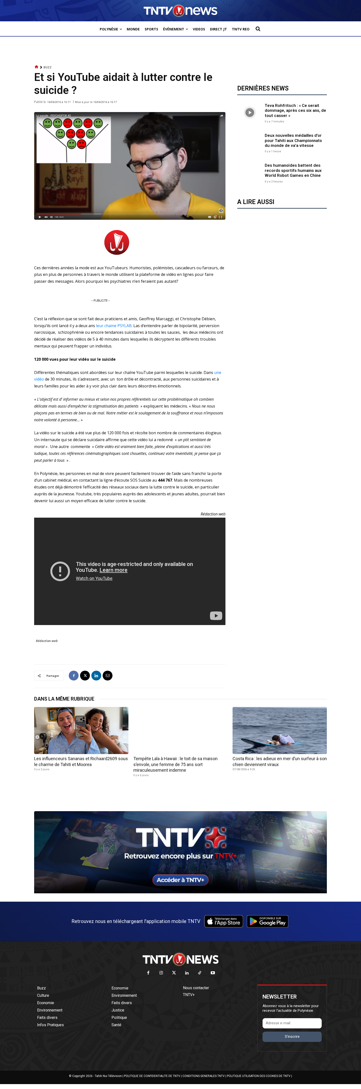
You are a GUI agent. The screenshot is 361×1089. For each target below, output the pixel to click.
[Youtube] (213, 973)
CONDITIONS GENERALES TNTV (203, 1076)
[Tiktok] (200, 973)
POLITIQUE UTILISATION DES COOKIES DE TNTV (259, 1076)
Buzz (47, 67)
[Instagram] (161, 973)
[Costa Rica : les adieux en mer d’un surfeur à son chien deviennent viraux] (280, 730)
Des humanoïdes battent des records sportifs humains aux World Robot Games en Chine (293, 170)
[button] (258, 29)
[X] (85, 675)
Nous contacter (196, 988)
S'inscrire (292, 1036)
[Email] (107, 675)
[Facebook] (74, 675)
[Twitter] (174, 973)
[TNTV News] (180, 959)
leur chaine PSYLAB (114, 325)
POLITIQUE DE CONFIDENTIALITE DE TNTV (152, 1076)
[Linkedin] (96, 675)
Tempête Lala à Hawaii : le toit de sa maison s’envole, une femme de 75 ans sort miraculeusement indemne (175, 764)
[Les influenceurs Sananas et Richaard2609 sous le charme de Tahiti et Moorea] (81, 730)
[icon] (36, 67)
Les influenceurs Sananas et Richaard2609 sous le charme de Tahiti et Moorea (81, 761)
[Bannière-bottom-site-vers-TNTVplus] (180, 892)
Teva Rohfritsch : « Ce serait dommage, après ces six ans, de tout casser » (295, 110)
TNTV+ (189, 994)
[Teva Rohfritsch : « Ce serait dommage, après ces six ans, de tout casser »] (249, 112)
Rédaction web (47, 641)
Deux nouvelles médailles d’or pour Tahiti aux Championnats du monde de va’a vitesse (293, 140)
